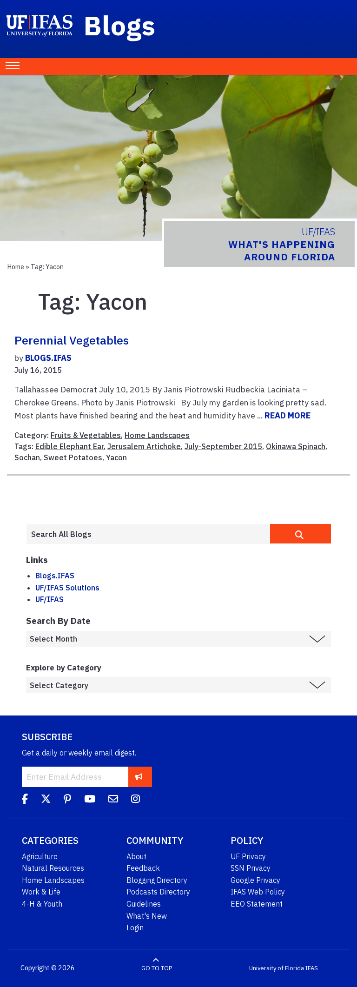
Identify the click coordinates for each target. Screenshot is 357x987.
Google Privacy (255, 880)
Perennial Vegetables (71, 340)
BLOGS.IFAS (48, 357)
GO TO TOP (156, 968)
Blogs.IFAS (54, 575)
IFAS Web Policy (258, 891)
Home (15, 266)
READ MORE (287, 415)
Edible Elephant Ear (69, 446)
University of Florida (276, 968)
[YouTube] (89, 800)
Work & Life (41, 891)
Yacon (116, 457)
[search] (300, 533)
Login (135, 927)
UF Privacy (248, 856)
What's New (146, 916)
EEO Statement (257, 903)
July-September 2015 (223, 446)
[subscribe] (138, 777)
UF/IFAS (49, 599)
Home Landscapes (157, 435)
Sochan (27, 457)
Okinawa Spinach (295, 446)
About (136, 856)
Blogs (120, 25)
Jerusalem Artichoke (144, 446)
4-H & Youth (42, 903)
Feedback (143, 868)
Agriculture (40, 856)
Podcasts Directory (158, 891)
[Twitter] (46, 800)
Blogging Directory (156, 880)
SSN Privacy (251, 868)
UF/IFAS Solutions (67, 587)
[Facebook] (25, 800)
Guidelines (143, 903)
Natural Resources (53, 868)
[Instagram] (135, 800)
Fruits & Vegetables (86, 435)
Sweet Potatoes (73, 457)
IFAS (311, 968)
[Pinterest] (67, 800)
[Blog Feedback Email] (113, 800)
